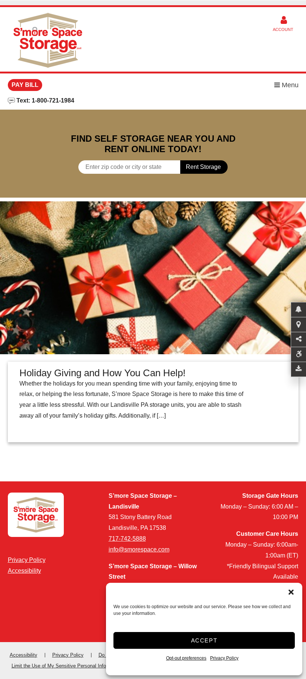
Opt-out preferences (186, 658)
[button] (291, 592)
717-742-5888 (127, 538)
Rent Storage (203, 167)
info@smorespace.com (139, 549)
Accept (204, 640)
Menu (289, 85)
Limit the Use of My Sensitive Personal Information (67, 666)
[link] (153, 277)
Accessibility (24, 571)
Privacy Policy (224, 658)
